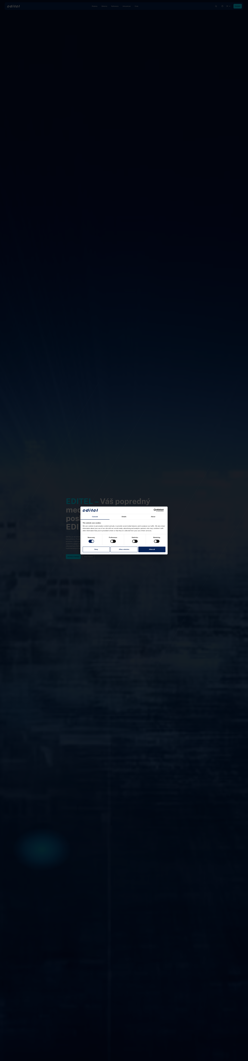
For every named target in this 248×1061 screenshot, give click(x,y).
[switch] (113, 541)
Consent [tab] (95, 516)
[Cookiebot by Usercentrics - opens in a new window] (157, 510)
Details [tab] (124, 516)
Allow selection (124, 549)
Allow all (152, 549)
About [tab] (153, 516)
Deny (96, 549)
